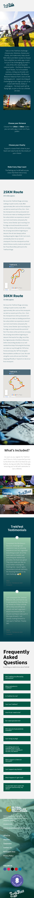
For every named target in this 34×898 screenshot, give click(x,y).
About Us (6, 835)
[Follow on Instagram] (8, 869)
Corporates (7, 843)
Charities (6, 839)
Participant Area (9, 852)
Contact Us (7, 847)
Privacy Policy (8, 856)
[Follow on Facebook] (4, 869)
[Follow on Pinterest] (16, 869)
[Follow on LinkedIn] (20, 869)
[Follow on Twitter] (12, 869)
